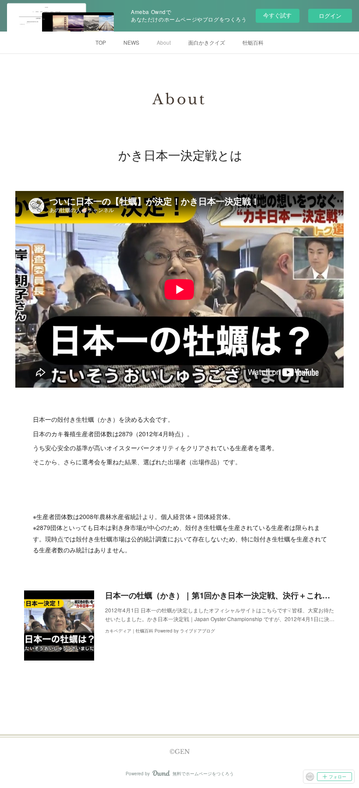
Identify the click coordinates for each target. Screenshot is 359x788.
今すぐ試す (277, 15)
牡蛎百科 (253, 42)
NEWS (131, 42)
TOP (100, 42)
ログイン (330, 15)
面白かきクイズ (206, 42)
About (164, 42)
